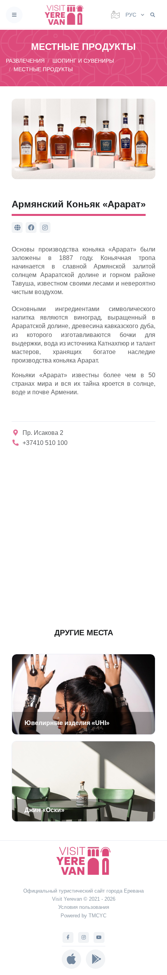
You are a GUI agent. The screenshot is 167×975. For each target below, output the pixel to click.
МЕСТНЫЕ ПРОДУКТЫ (43, 69)
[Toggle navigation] (14, 15)
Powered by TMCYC (83, 916)
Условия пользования (83, 907)
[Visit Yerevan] (66, 15)
